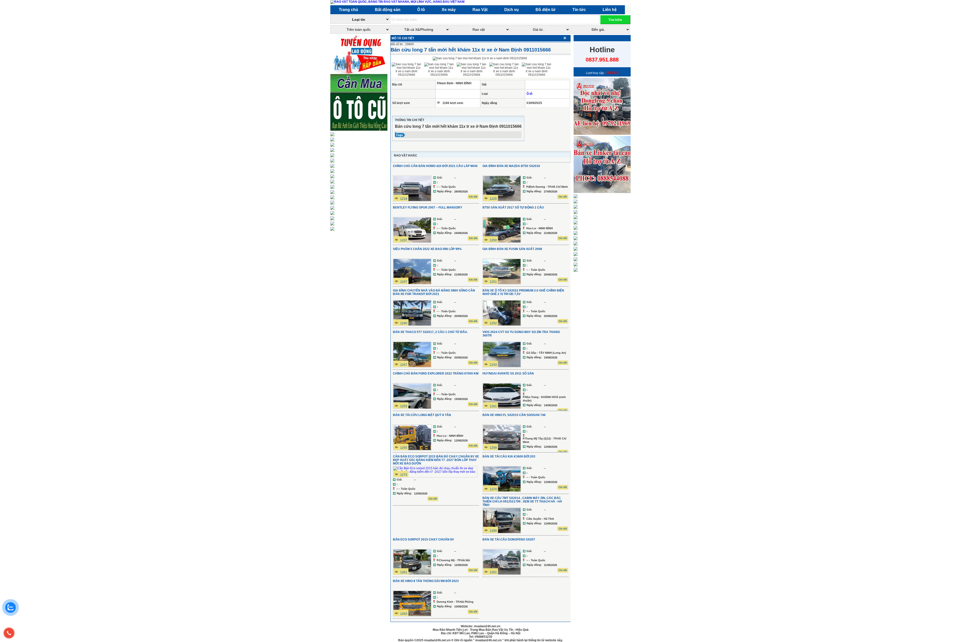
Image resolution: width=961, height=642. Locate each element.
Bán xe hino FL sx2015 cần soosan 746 (514, 415)
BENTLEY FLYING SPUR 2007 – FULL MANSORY (427, 207)
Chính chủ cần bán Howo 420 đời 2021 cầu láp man (435, 166)
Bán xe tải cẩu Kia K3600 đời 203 (509, 456)
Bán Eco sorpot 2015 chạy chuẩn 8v (423, 539)
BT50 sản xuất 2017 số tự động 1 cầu (513, 207)
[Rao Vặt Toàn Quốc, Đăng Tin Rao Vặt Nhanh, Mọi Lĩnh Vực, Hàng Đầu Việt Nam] (398, 2)
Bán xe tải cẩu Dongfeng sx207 (509, 539)
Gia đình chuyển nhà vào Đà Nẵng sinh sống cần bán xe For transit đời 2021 (434, 292)
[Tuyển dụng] (359, 73)
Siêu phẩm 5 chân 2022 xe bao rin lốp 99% (427, 249)
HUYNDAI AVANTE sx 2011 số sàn (508, 373)
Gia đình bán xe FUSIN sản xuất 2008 (512, 249)
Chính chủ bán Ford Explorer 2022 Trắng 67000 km (435, 373)
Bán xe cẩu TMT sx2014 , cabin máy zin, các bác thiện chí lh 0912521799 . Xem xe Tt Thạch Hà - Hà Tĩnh (522, 501)
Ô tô (529, 94)
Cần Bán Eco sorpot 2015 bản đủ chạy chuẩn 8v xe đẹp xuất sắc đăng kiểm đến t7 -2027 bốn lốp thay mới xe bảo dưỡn (436, 460)
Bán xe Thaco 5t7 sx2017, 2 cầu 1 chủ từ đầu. (430, 332)
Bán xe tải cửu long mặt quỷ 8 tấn (422, 415)
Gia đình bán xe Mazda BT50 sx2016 (511, 166)
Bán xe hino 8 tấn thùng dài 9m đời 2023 (426, 581)
